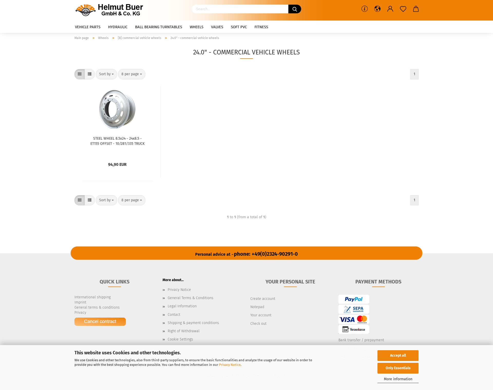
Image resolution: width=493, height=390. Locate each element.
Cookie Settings (180, 339)
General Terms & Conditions (190, 298)
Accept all (398, 355)
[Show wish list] (403, 9)
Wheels (196, 27)
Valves (217, 27)
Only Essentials (398, 368)
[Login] (390, 9)
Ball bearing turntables (158, 27)
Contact (174, 314)
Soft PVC (239, 27)
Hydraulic (117, 27)
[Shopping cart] (416, 9)
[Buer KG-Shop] (110, 10)
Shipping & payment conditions (193, 323)
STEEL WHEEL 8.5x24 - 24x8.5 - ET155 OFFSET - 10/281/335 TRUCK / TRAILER (117, 140)
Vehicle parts (87, 27)
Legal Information (182, 306)
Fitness (261, 27)
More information (398, 379)
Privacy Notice (230, 365)
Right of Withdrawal (184, 331)
